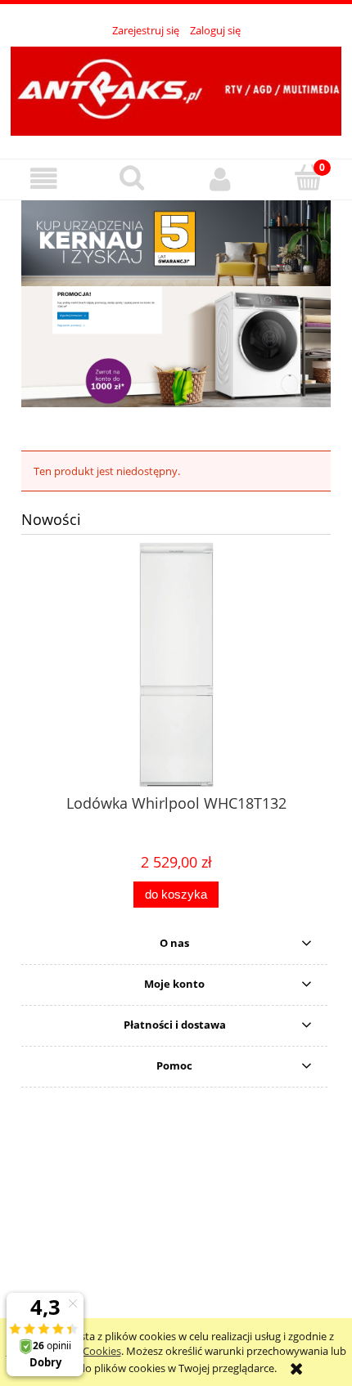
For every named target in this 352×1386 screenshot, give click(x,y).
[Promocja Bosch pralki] (176, 346)
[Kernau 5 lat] (176, 242)
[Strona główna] (176, 89)
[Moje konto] (220, 178)
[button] (44, 178)
